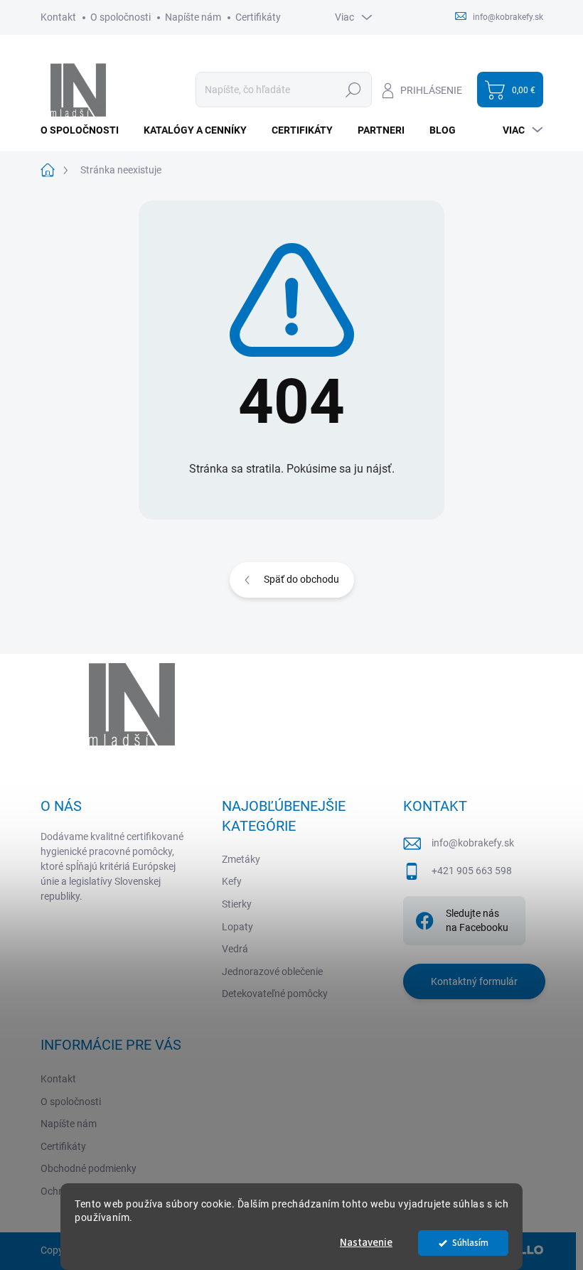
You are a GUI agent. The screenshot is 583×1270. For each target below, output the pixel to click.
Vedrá (235, 948)
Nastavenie (366, 1242)
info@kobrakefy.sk (473, 843)
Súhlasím (470, 1242)
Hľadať (353, 89)
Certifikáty (258, 17)
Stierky (237, 904)
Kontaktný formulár (474, 981)
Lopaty (237, 926)
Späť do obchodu (301, 579)
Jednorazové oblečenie (272, 971)
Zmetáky (241, 859)
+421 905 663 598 (472, 870)
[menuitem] (85, 130)
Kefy (232, 881)
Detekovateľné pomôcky (275, 993)
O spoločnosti (120, 17)
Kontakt (58, 17)
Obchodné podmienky (89, 1168)
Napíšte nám (193, 17)
